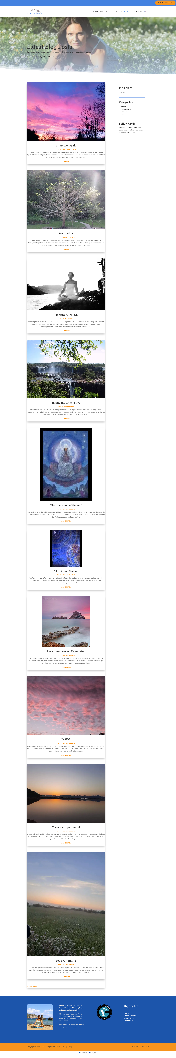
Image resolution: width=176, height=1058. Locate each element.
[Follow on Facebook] (4, 3)
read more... (66, 161)
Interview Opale (66, 145)
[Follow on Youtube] (21, 3)
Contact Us (128, 1021)
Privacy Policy (67, 1047)
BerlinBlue (145, 1047)
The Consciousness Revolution (66, 651)
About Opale (129, 1018)
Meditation (66, 233)
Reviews (124, 112)
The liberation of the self (66, 505)
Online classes (165, 3)
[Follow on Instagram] (10, 3)
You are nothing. (66, 960)
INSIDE (66, 739)
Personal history (70, 149)
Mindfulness (70, 237)
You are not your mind (66, 827)
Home (95, 11)
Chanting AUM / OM (66, 314)
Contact (138, 11)
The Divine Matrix (66, 571)
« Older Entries (32, 987)
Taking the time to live (66, 402)
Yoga (70, 319)
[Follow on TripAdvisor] (16, 3)
